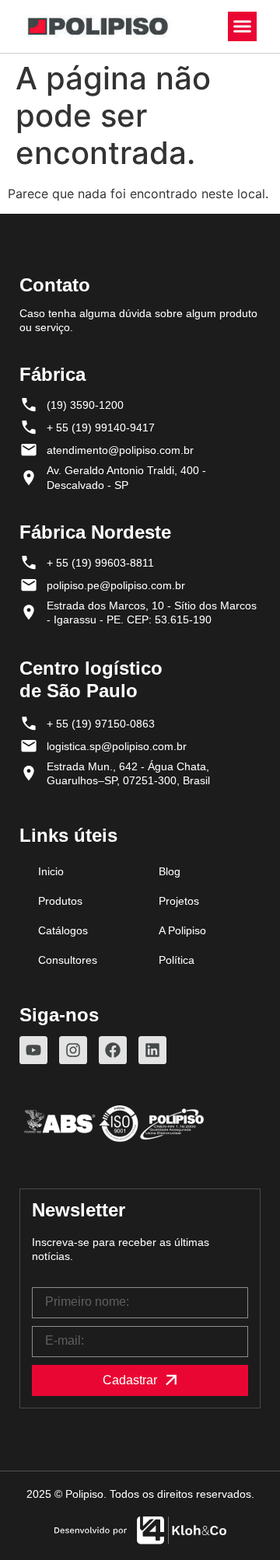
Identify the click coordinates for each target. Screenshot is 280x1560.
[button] (242, 26)
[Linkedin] (152, 1050)
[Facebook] (113, 1050)
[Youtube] (33, 1050)
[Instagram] (73, 1050)
